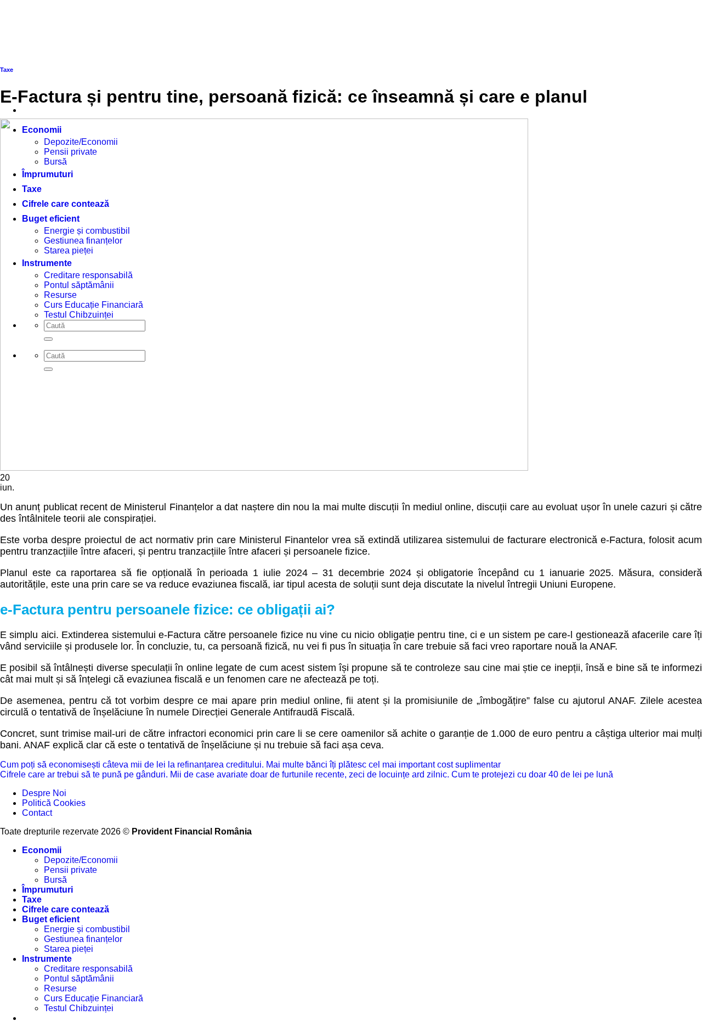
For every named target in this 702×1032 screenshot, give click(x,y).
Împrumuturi (47, 889)
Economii (41, 850)
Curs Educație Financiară (93, 998)
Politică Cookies (54, 803)
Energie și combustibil (87, 929)
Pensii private (70, 870)
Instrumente (47, 958)
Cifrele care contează (65, 909)
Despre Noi (44, 793)
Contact (37, 812)
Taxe (32, 899)
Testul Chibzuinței (79, 1008)
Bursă (55, 879)
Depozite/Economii (81, 860)
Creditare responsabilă (88, 968)
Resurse (60, 988)
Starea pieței (68, 949)
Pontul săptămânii (79, 978)
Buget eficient (51, 919)
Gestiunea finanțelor (83, 939)
